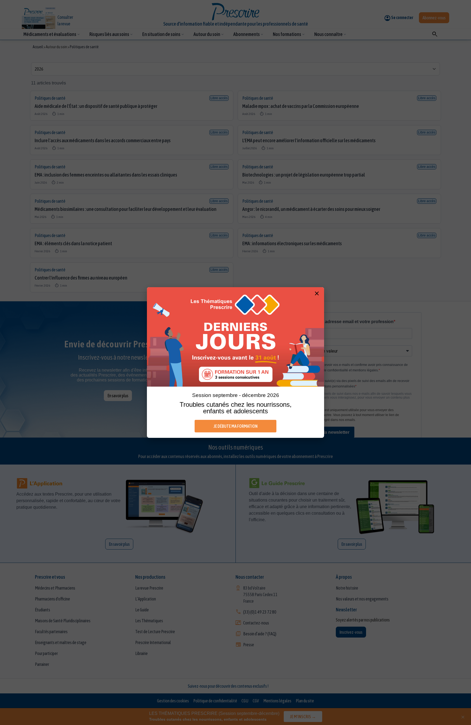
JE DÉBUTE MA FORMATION (236, 426)
